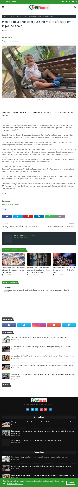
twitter (21, 237)
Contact (14, 1)
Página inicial (7, 16)
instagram (16, 237)
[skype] (76, 2)
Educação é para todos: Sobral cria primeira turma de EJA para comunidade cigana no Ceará (42, 365)
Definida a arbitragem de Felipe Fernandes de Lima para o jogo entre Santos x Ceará (39, 337)
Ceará (13, 16)
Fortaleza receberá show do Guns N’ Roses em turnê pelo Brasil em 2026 (64, 270)
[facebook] (63, 2)
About (8, 1)
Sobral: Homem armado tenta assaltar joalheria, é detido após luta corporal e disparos (41, 347)
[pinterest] (73, 2)
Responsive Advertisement (10, 41)
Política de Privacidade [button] (15, 484)
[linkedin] (50, 409)
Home (2, 1)
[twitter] (66, 2)
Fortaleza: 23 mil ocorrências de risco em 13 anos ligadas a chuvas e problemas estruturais (38, 270)
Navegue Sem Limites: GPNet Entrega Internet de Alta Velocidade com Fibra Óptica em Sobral (42, 356)
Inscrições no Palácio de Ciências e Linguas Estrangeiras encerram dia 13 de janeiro (13, 270)
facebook (26, 237)
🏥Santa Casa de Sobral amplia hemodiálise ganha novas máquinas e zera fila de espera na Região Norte (42, 376)
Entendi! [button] (71, 482)
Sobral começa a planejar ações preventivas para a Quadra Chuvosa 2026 (36, 440)
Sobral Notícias (29, 235)
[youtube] (54, 325)
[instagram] (70, 2)
